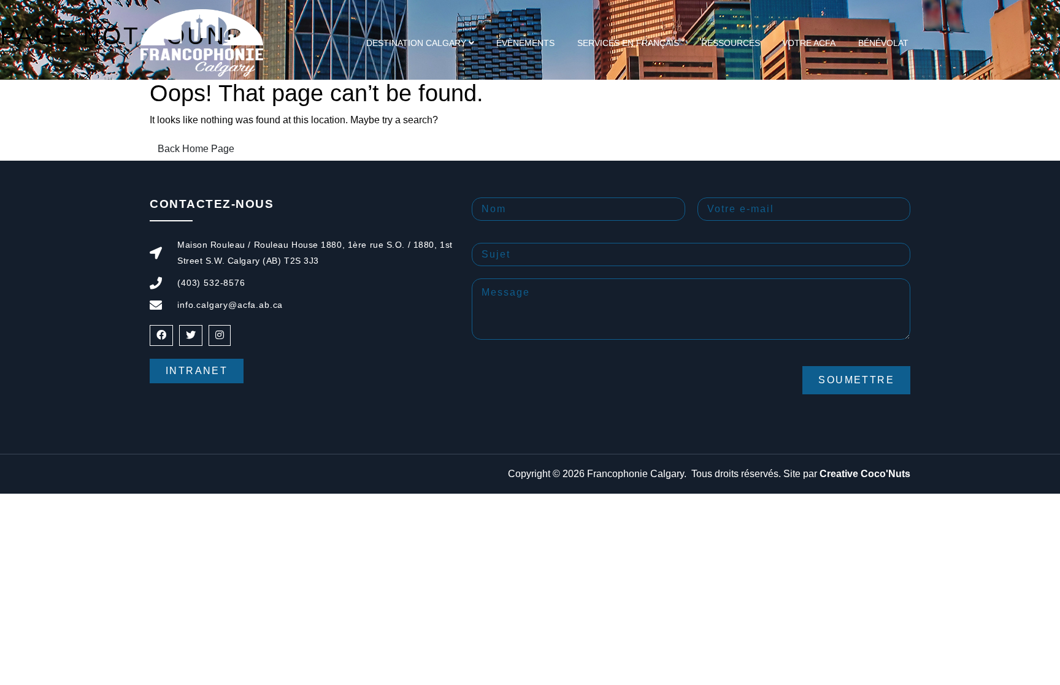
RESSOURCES (730, 43)
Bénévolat (883, 43)
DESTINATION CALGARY (416, 43)
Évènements (525, 43)
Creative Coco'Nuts (865, 474)
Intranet (197, 370)
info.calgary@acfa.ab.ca (230, 305)
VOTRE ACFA (808, 43)
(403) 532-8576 (211, 283)
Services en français (628, 43)
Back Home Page (196, 149)
